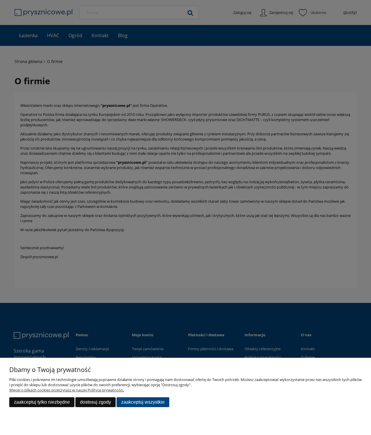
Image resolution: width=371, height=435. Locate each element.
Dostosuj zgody (95, 402)
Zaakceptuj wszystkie (143, 402)
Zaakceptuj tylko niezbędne (42, 402)
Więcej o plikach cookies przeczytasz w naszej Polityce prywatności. (66, 390)
